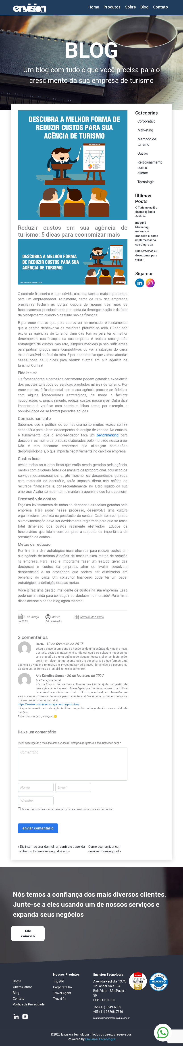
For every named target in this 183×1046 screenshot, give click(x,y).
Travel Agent (62, 993)
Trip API (58, 981)
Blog (144, 7)
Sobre (130, 7)
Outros (142, 153)
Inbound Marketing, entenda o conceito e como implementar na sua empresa (146, 233)
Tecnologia (145, 182)
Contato (160, 7)
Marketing (145, 130)
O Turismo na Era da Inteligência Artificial (146, 212)
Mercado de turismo (92, 617)
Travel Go (59, 999)
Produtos (112, 7)
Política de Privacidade (29, 1004)
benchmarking (108, 435)
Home (93, 7)
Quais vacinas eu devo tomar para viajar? (146, 255)
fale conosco (28, 933)
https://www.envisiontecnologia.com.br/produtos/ (48, 704)
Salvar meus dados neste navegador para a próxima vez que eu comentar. (67, 809)
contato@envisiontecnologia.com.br (111, 1018)
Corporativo (146, 121)
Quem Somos (22, 987)
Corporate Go (62, 987)
